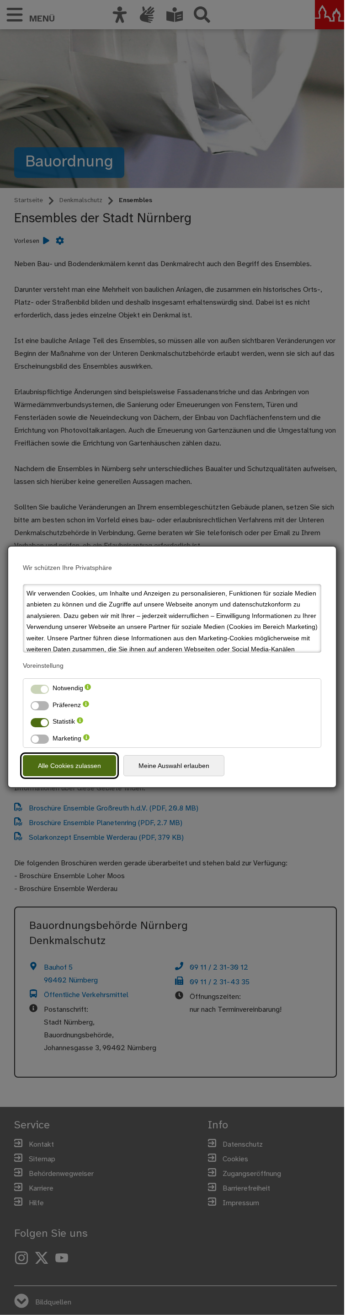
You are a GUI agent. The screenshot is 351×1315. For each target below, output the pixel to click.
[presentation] (88, 688)
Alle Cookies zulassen (69, 765)
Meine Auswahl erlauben (173, 765)
